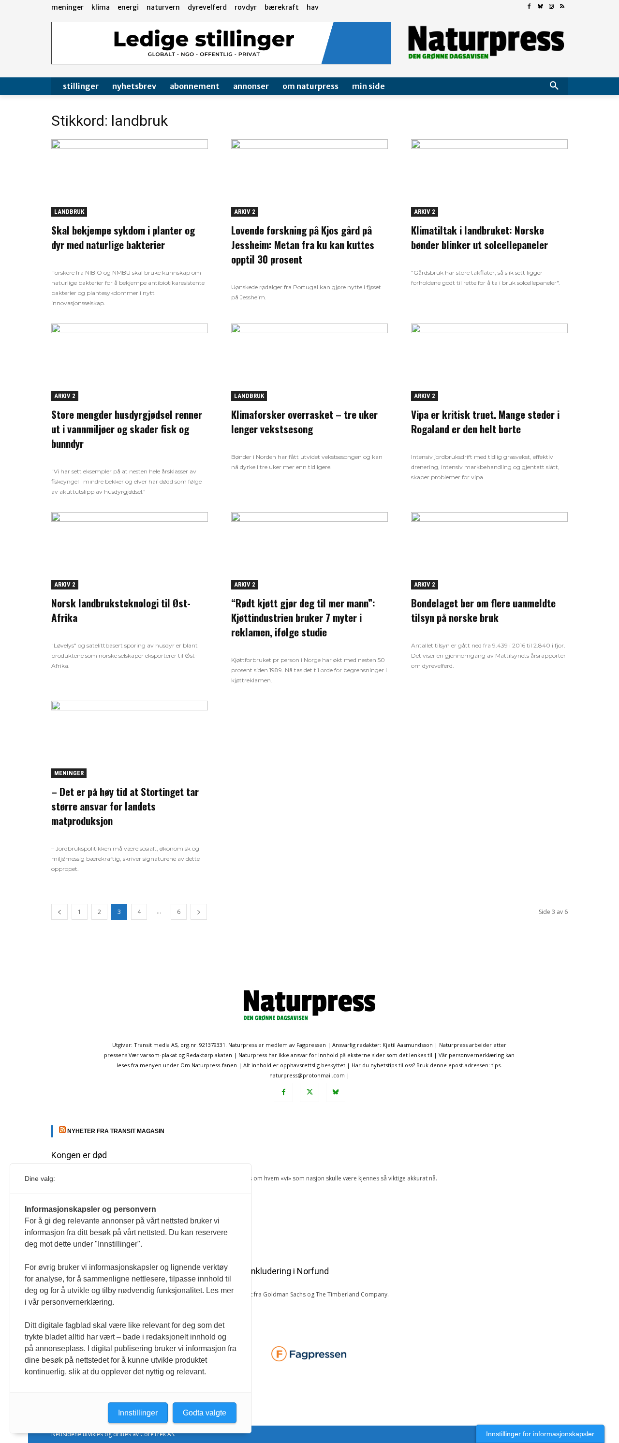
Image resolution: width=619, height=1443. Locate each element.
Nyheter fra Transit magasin (115, 1131)
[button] (554, 86)
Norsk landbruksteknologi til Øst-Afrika (121, 610)
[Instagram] (551, 7)
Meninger (69, 773)
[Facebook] (529, 7)
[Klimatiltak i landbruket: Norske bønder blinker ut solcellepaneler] (489, 178)
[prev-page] (59, 912)
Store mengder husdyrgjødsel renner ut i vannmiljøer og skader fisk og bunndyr (126, 429)
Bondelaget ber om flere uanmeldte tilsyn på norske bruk (483, 610)
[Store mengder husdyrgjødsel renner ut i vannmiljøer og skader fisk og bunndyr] (129, 362)
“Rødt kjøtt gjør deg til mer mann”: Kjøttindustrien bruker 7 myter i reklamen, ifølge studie (303, 617)
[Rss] (562, 7)
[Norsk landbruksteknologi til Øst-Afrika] (129, 550)
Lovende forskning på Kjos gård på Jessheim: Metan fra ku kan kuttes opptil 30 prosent (302, 244)
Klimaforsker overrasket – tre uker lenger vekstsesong (304, 421)
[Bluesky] (540, 7)
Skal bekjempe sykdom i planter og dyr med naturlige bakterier (123, 237)
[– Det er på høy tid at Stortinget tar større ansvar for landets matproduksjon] (129, 739)
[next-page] (199, 912)
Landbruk (69, 211)
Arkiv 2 (244, 211)
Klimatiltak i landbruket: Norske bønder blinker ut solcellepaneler (479, 237)
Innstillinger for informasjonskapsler (540, 1434)
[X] (309, 1092)
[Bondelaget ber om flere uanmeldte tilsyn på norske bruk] (489, 550)
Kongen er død (79, 1155)
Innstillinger (138, 1413)
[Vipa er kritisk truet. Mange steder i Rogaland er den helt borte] (489, 362)
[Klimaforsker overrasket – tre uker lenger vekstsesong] (309, 362)
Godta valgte (204, 1413)
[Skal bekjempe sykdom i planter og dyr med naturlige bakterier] (129, 178)
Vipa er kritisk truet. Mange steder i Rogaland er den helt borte (485, 421)
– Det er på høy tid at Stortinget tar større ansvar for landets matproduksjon (125, 806)
